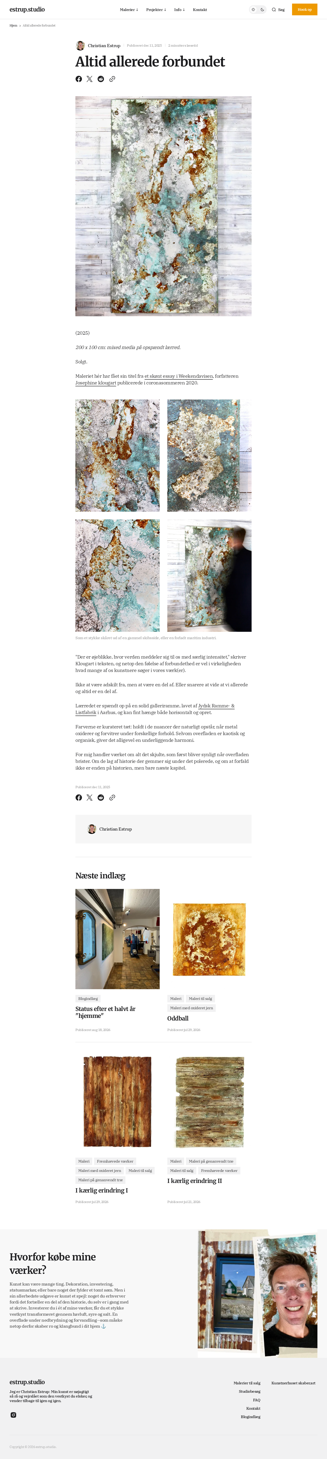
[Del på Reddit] (101, 79)
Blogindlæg (88, 998)
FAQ (256, 1400)
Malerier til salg (247, 1383)
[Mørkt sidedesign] (258, 9)
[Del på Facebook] (79, 79)
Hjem (13, 25)
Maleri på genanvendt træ (100, 1179)
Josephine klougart (95, 382)
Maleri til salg (200, 998)
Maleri (175, 998)
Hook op (305, 9)
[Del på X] (89, 79)
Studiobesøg (249, 1391)
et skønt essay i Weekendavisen (179, 376)
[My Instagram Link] (13, 1415)
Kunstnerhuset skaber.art (293, 1383)
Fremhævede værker (115, 1161)
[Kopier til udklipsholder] (111, 79)
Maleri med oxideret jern (191, 1007)
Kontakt (200, 9)
